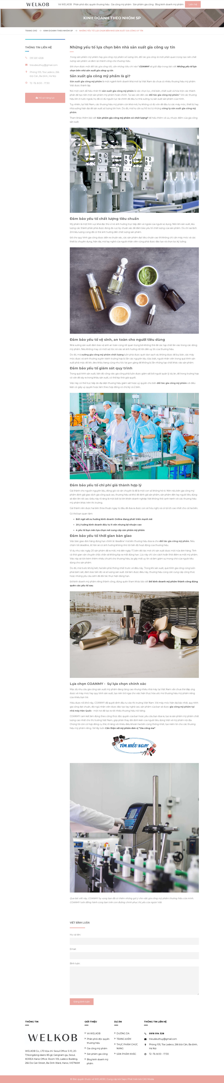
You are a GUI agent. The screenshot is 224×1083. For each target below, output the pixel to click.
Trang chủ (31, 31)
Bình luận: (75, 963)
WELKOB (100, 1079)
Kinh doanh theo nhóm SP (58, 31)
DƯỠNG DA (123, 1033)
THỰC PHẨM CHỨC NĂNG (127, 1046)
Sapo (124, 1079)
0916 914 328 (156, 1033)
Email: (73, 949)
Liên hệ (193, 4)
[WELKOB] (37, 4)
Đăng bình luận (82, 1001)
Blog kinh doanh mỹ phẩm (97, 1061)
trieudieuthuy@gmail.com (44, 65)
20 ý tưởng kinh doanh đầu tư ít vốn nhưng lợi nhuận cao (109, 524)
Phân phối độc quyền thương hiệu (98, 1041)
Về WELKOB (93, 1033)
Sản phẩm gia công (97, 1054)
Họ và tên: (75, 934)
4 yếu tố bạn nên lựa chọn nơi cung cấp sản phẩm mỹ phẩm (110, 530)
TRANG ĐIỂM (124, 1039)
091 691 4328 (37, 58)
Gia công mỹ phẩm (97, 1048)
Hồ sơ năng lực (46, 97)
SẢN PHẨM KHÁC (126, 1054)
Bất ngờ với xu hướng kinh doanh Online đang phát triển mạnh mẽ (114, 519)
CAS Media (148, 1079)
